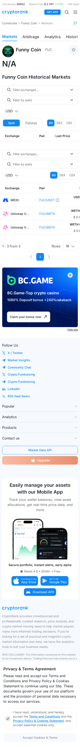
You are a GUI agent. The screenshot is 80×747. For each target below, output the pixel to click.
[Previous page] (31, 257)
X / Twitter (15, 353)
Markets (9, 36)
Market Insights (19, 360)
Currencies (9, 23)
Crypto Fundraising (21, 374)
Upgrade (43, 460)
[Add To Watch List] (73, 49)
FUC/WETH (47, 213)
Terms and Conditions (44, 716)
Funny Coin (29, 23)
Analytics (52, 37)
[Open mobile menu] (75, 12)
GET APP (52, 12)
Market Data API (40, 450)
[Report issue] (75, 23)
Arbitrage (30, 37)
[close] (70, 275)
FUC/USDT (46, 200)
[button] (25, 581)
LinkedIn (14, 389)
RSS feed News (19, 396)
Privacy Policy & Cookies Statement (38, 720)
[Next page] (49, 257)
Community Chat (19, 367)
